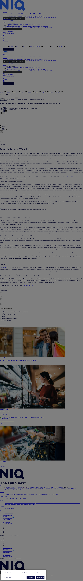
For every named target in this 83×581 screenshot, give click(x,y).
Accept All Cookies (40, 577)
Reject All (30, 577)
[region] (23, 575)
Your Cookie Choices (7, 577)
